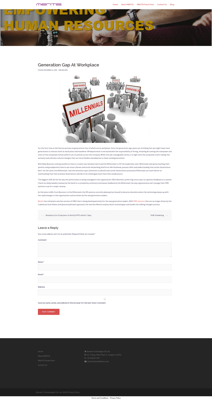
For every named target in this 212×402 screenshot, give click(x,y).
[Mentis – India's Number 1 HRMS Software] (49, 4)
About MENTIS (127, 5)
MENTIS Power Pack (145, 5)
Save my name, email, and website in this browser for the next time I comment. (72, 303)
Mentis (41, 201)
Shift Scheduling (157, 215)
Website (41, 287)
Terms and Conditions (99, 398)
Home (115, 5)
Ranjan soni (63, 70)
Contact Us (162, 5)
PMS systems (139, 201)
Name (41, 262)
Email (41, 274)
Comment (42, 240)
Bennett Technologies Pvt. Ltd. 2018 (51, 392)
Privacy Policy (115, 398)
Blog (172, 5)
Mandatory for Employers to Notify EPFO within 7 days (68, 215)
